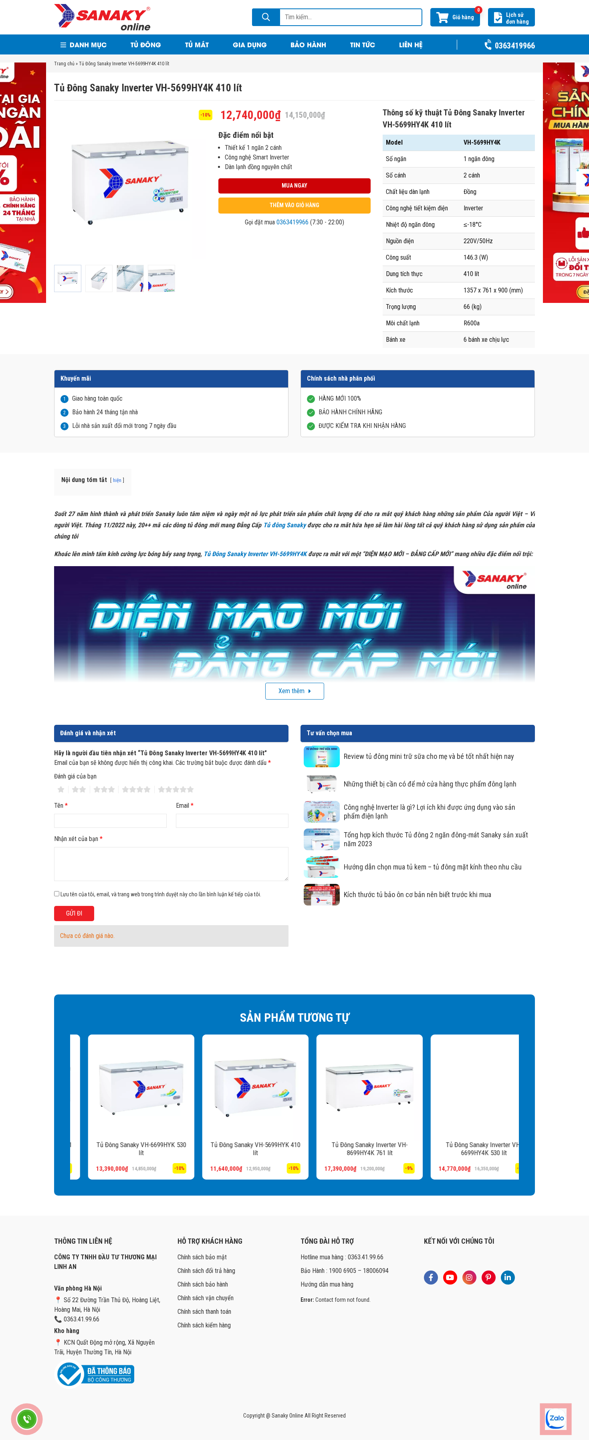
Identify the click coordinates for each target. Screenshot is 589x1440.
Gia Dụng (250, 44)
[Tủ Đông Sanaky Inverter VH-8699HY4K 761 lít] (352, 1088)
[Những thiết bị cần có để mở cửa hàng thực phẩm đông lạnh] (322, 784)
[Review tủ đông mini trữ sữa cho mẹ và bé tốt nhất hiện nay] (322, 756)
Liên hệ (410, 44)
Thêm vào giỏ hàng (294, 205)
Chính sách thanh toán (204, 1311)
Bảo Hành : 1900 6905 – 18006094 (345, 1271)
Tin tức (362, 44)
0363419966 (292, 222)
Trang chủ (64, 64)
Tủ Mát (197, 44)
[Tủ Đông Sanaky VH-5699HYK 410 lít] (237, 1088)
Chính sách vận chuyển (206, 1298)
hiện (117, 480)
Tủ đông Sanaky (284, 525)
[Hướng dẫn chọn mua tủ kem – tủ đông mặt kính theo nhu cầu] (322, 867)
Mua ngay (294, 185)
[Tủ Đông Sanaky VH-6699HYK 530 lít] (123, 1088)
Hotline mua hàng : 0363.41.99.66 (342, 1257)
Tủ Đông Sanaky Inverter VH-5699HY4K (255, 554)
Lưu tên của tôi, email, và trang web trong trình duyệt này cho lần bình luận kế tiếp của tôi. (161, 894)
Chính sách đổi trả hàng (206, 1271)
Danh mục (87, 44)
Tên (61, 805)
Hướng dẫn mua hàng (327, 1284)
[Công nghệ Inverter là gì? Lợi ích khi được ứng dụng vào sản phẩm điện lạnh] (322, 812)
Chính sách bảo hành (203, 1284)
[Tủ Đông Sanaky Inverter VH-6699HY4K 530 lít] (466, 1088)
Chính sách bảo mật (202, 1257)
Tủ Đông (146, 44)
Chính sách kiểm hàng (204, 1325)
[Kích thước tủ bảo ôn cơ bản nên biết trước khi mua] (322, 895)
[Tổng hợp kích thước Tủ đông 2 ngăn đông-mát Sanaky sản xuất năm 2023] (322, 839)
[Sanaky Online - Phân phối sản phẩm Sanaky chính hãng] (102, 16)
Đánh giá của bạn (75, 776)
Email (185, 805)
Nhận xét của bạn (78, 839)
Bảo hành (308, 44)
